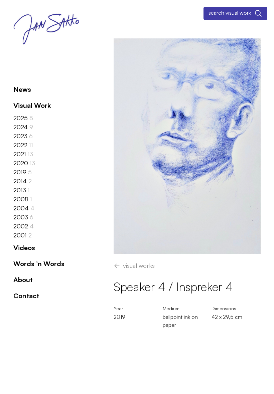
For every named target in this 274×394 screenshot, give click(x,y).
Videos (24, 247)
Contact (26, 295)
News (22, 89)
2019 (119, 317)
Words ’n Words (38, 263)
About (23, 279)
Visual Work (32, 105)
